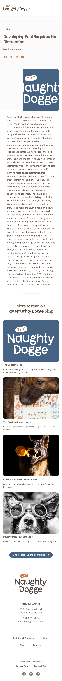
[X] (11, 57)
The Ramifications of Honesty (18, 422)
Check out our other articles (29, 554)
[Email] (23, 57)
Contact (37, 645)
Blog (22, 645)
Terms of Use (40, 666)
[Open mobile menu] (57, 8)
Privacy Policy (22, 666)
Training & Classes (23, 638)
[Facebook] (5, 57)
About (45, 638)
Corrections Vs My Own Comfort (20, 479)
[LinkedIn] (17, 57)
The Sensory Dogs (12, 364)
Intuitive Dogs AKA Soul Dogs (18, 536)
